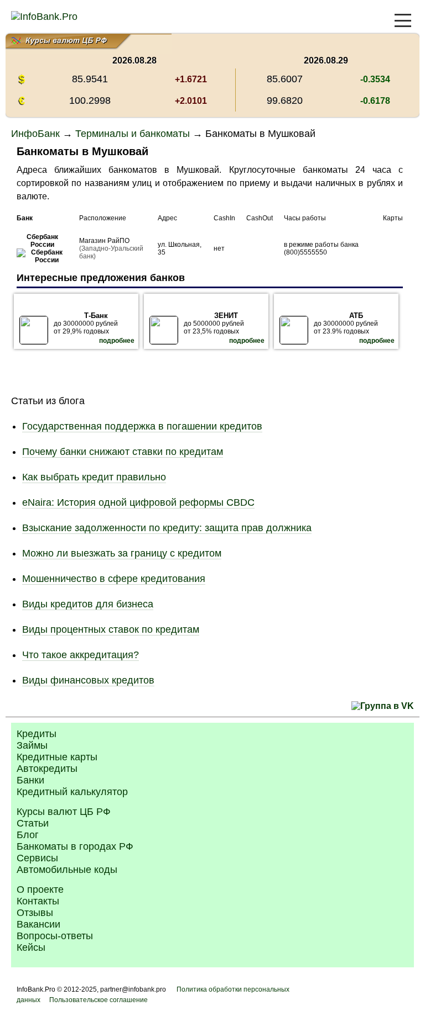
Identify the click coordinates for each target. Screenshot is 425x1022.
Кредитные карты (57, 756)
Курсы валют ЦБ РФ (64, 811)
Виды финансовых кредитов (88, 680)
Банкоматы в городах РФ (75, 846)
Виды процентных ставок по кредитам (110, 629)
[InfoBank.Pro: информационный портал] (44, 16)
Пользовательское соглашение (98, 1000)
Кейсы (31, 947)
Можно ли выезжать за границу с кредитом (121, 553)
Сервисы (37, 858)
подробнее (116, 341)
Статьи (33, 823)
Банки (30, 780)
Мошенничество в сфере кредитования (113, 578)
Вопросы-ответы (55, 935)
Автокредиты (47, 768)
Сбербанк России (42, 240)
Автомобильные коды (67, 869)
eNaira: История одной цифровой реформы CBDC (138, 502)
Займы (32, 745)
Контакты (38, 901)
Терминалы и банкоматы (132, 133)
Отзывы (35, 912)
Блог (28, 834)
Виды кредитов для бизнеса (87, 604)
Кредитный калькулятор (72, 791)
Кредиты (36, 733)
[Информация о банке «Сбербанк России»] (42, 260)
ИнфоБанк (35, 133)
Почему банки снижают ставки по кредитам (122, 451)
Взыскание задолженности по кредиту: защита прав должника (167, 527)
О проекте (40, 889)
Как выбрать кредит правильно (94, 477)
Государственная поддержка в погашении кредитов (142, 426)
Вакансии (38, 924)
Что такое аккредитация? (80, 654)
